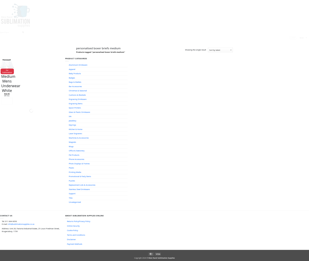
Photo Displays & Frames (79, 163)
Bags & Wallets (75, 82)
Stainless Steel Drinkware (79, 189)
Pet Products (74, 155)
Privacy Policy (84, 221)
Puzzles (72, 180)
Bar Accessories (75, 86)
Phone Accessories (76, 159)
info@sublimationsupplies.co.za (21, 224)
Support (124, 42)
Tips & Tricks (111, 42)
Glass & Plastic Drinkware (79, 112)
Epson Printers (75, 108)
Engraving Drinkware (77, 99)
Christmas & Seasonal (78, 90)
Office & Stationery (76, 150)
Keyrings (72, 125)
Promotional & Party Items (80, 176)
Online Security (73, 226)
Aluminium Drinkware (78, 65)
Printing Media (75, 172)
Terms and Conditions (76, 235)
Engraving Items (75, 103)
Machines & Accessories (79, 138)
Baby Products (75, 73)
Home (79, 42)
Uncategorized (75, 202)
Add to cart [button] (7, 101)
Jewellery (72, 120)
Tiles (71, 198)
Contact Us (138, 42)
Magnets (72, 142)
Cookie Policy (72, 230)
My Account (151, 42)
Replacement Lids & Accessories (82, 185)
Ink (70, 116)
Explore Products (93, 42)
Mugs (71, 146)
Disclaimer (71, 239)
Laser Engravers (75, 133)
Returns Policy (73, 221)
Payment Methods (74, 244)
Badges (72, 78)
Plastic (71, 168)
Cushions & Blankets (77, 95)
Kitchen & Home (75, 129)
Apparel (72, 69)
